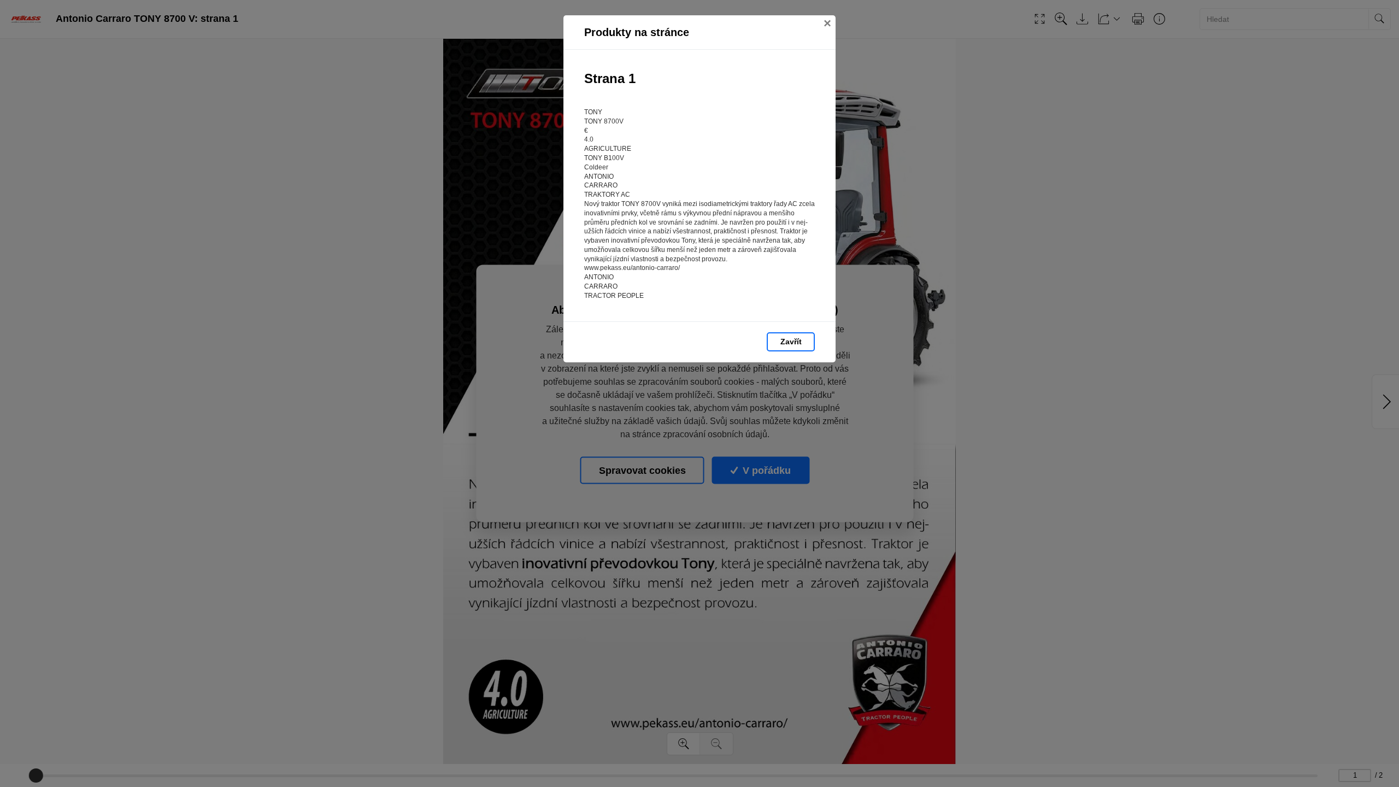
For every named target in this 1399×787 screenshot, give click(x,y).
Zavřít (791, 341)
